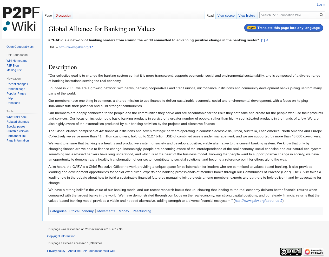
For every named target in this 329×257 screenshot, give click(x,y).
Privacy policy (56, 251)
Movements (106, 211)
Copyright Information (61, 236)
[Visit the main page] (21, 19)
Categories (58, 211)
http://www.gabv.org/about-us (257, 201)
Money (124, 211)
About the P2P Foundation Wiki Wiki (91, 251)
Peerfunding (142, 211)
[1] (263, 40)
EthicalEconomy (81, 211)
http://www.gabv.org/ (74, 47)
